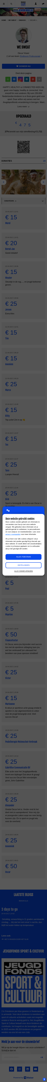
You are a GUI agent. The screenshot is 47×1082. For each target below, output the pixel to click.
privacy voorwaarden (13, 534)
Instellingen (23, 565)
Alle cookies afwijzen (23, 571)
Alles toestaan (23, 557)
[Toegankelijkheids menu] (44, 1079)
